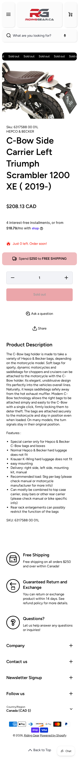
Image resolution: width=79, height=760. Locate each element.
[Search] (6, 35)
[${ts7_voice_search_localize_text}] (64, 35)
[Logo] (39, 14)
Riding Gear (31, 735)
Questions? (33, 618)
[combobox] (39, 35)
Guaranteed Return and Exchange (45, 584)
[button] (70, 14)
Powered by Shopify (53, 735)
